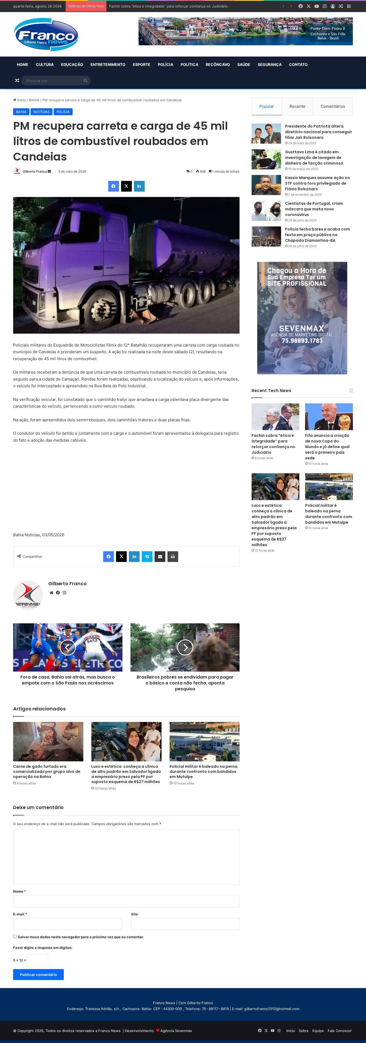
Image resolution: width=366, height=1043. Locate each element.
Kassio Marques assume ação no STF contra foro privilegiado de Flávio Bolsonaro (317, 183)
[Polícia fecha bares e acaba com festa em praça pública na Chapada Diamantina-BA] (266, 236)
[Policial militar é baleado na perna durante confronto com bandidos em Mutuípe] (205, 742)
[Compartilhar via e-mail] (160, 556)
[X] (126, 186)
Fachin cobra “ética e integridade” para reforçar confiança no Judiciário (273, 444)
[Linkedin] (139, 186)
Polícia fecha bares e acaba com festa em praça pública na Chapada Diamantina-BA (317, 234)
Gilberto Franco (35, 171)
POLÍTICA (189, 64)
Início (21, 100)
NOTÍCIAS (41, 112)
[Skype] (147, 556)
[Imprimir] (172, 556)
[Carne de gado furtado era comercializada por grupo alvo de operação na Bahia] (48, 742)
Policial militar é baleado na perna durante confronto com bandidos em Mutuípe (203, 771)
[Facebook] (113, 186)
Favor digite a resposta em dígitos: (42, 947)
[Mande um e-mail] (49, 171)
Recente (297, 106)
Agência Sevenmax (176, 1031)
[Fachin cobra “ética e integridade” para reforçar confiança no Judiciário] (275, 416)
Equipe (318, 1031)
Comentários (333, 106)
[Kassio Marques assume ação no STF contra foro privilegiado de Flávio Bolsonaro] (266, 185)
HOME (22, 64)
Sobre (304, 1031)
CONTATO (298, 64)
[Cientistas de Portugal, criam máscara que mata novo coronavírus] (266, 211)
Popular (266, 106)
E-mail (20, 914)
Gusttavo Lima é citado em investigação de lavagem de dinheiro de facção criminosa (314, 157)
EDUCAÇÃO (72, 64)
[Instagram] (64, 593)
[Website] (51, 593)
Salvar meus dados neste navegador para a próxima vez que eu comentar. (81, 937)
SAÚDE (243, 64)
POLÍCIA (165, 64)
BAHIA (34, 100)
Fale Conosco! (340, 1031)
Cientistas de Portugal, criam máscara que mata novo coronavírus (314, 209)
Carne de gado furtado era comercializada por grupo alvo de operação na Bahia (46, 771)
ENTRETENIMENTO (108, 64)
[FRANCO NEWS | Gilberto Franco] (51, 34)
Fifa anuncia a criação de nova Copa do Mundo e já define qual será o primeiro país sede (327, 447)
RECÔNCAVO (218, 64)
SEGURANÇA (270, 64)
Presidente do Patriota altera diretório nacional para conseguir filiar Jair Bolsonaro (318, 132)
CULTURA (45, 64)
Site (134, 914)
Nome (19, 891)
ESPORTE (141, 64)
